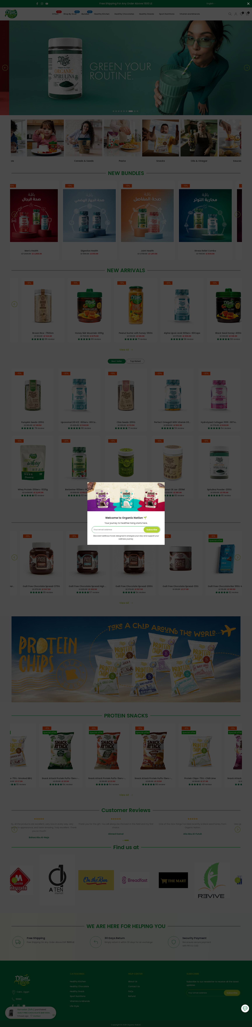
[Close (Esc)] (248, 3)
